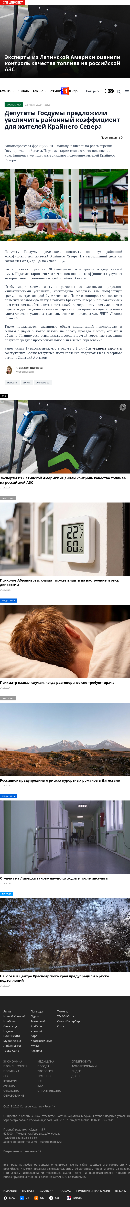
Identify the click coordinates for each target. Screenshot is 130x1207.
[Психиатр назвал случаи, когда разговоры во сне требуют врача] (65, 641)
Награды (28, 1190)
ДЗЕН (58, 1197)
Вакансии (46, 1190)
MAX (12, 1197)
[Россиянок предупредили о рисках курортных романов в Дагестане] (65, 739)
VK (27, 1197)
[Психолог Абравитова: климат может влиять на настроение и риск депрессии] (65, 539)
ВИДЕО (76, 1071)
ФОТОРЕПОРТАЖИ (84, 1066)
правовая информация (93, 1190)
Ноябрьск (92, 91)
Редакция (10, 1190)
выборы (120, 1190)
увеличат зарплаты (107, 348)
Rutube (77, 1197)
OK (42, 1197)
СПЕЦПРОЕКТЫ (81, 1061)
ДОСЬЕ (76, 1076)
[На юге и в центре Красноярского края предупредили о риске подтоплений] (65, 935)
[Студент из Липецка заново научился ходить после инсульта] (65, 837)
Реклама (65, 1190)
